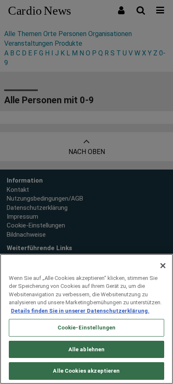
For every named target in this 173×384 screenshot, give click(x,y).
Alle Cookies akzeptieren (86, 371)
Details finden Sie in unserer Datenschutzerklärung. (80, 311)
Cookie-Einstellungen (87, 327)
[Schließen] (163, 265)
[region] (86, 319)
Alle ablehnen (86, 349)
